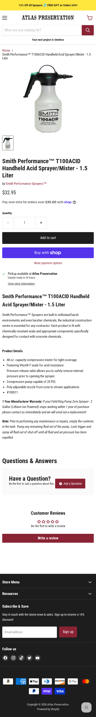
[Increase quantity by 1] (41, 223)
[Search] (88, 30)
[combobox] (42, 30)
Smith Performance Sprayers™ (26, 184)
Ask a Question (72, 483)
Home (6, 50)
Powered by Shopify (48, 709)
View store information (21, 283)
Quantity (7, 213)
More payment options (48, 263)
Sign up (68, 632)
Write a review (48, 538)
